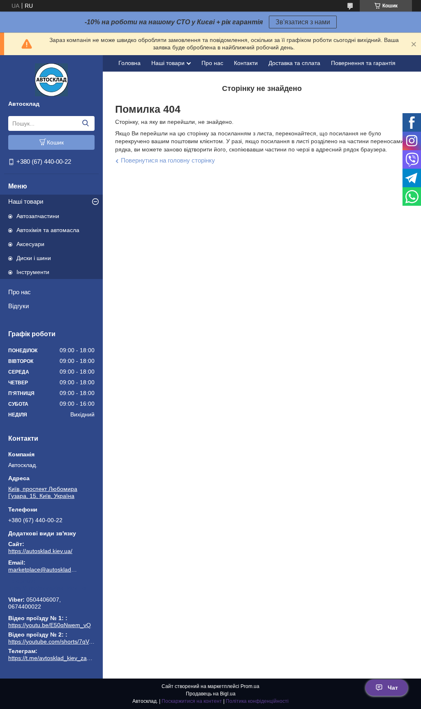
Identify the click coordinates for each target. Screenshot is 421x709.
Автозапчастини (37, 216)
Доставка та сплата (294, 63)
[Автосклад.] (51, 79)
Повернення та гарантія (363, 63)
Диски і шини (33, 258)
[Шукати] (85, 123)
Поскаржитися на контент (192, 701)
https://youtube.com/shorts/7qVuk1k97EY (61, 641)
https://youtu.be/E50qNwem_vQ (49, 625)
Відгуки (18, 305)
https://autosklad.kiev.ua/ (40, 551)
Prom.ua (250, 686)
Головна (129, 63)
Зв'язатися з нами (302, 22)
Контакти (246, 63)
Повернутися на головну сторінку (168, 160)
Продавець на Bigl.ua (211, 694)
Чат (393, 687)
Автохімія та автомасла (47, 230)
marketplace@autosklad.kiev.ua (43, 569)
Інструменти (32, 272)
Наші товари (25, 201)
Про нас (19, 291)
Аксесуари (30, 244)
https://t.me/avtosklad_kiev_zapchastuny (51, 588)
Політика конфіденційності (257, 701)
